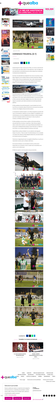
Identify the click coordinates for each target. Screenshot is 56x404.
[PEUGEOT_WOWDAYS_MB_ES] (5, 58)
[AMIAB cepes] (50, 37)
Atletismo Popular (40, 374)
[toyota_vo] (5, 96)
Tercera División (22, 374)
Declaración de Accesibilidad (34, 379)
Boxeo (22, 376)
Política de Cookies (50, 381)
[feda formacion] (5, 76)
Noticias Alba (16, 58)
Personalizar (8, 398)
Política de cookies (12, 395)
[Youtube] (49, 396)
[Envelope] (54, 396)
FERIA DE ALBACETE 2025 (38, 372)
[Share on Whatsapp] (26, 63)
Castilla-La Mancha (31, 376)
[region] (18, 392)
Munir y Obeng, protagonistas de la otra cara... (36, 355)
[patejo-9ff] (5, 87)
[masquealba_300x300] (5, 66)
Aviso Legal (22, 379)
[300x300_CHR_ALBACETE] (50, 28)
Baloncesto (31, 374)
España (40, 376)
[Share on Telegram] (29, 63)
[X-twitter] (47, 396)
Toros (53, 376)
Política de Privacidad (48, 379)
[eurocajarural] (50, 54)
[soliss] (28, 8)
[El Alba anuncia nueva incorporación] (20, 347)
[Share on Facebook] (21, 63)
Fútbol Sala (50, 374)
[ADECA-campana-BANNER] (5, 49)
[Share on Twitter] (24, 63)
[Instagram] (52, 396)
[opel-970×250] (28, 85)
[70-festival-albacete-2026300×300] (50, 19)
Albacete (29, 372)
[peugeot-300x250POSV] (50, 46)
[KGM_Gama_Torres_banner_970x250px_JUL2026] (28, 20)
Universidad (47, 376)
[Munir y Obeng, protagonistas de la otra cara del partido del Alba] (36, 347)
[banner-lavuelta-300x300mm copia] (5, 19)
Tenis (17, 376)
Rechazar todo (18, 398)
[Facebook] (44, 396)
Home (23, 372)
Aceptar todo (27, 398)
